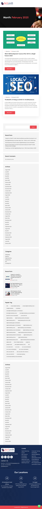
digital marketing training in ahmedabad (28, 339)
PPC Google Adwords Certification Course (36, 463)
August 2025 (7, 195)
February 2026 (8, 182)
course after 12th (24, 315)
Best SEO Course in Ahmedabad (12, 315)
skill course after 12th (10, 351)
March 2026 (7, 180)
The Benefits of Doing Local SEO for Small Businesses (19, 99)
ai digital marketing (10, 308)
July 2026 (7, 171)
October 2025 (8, 190)
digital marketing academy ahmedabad (22, 317)
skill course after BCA (10, 354)
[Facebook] (2, 457)
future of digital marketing (18, 342)
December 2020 (8, 232)
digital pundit (9, 342)
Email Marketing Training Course (35, 460)
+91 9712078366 (8, 464)
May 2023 (7, 222)
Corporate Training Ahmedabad (36, 451)
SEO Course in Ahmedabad (25, 455)
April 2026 (7, 178)
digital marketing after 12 (11, 320)
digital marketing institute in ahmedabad (14, 334)
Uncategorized (8, 263)
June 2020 (7, 241)
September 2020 (8, 237)
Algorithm (7, 256)
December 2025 (8, 186)
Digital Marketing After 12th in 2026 (24, 320)
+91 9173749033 (8, 463)
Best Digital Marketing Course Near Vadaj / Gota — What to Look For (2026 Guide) (20, 140)
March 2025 (7, 205)
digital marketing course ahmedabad (24, 327)
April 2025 (7, 203)
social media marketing (21, 354)
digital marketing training (22, 337)
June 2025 (7, 199)
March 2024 (7, 218)
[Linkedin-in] (11, 457)
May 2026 (7, 176)
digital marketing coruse (27, 325)
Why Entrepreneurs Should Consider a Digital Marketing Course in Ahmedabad (19, 142)
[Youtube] (8, 457)
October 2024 (8, 214)
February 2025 (8, 207)
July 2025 (7, 197)
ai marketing (18, 308)
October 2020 (7, 235)
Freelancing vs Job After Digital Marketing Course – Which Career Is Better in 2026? (20, 148)
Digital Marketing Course (25, 451)
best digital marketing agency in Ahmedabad (14, 310)
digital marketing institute (11, 332)
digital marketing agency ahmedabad (13, 322)
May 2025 (7, 201)
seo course (17, 346)
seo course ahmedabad (26, 346)
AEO (7, 305)
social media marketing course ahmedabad (14, 356)
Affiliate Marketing (36, 454)
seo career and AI (10, 346)
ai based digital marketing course (28, 305)
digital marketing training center (12, 339)
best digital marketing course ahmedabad (27, 313)
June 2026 (7, 174)
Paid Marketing (8, 259)
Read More (9, 68)
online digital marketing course (20, 344)
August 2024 (7, 216)
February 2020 (8, 243)
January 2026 (7, 184)
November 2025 (8, 188)
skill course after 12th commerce (22, 351)
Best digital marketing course (12, 313)
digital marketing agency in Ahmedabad (14, 325)
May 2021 (7, 230)
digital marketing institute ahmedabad (25, 332)
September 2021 (8, 226)
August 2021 (7, 228)
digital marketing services (11, 337)
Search (33, 127)
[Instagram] (5, 457)
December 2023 (8, 220)
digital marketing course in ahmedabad (13, 330)
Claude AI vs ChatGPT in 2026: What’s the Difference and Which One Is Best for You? (21, 138)
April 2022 (7, 224)
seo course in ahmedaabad (11, 349)
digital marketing (9, 317)
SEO (6, 261)
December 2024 (8, 211)
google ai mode (9, 344)
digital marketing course (11, 327)
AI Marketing (7, 254)
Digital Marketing (8, 258)
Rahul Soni (8, 51)
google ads (28, 342)
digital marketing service (28, 334)
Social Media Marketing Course (25, 458)
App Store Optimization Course (36, 456)
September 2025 (8, 192)
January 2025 (7, 209)
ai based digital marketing (15, 305)
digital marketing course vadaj (28, 330)
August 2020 (7, 239)
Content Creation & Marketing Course (26, 461)
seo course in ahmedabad (23, 349)
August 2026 (7, 169)
